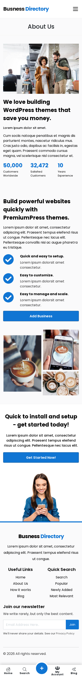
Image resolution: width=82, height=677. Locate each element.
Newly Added (61, 589)
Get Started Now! (41, 457)
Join (72, 624)
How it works (20, 589)
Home (20, 577)
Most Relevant (61, 596)
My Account (57, 673)
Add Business (41, 316)
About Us (20, 583)
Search (61, 577)
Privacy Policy (65, 633)
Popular (61, 583)
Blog (20, 596)
